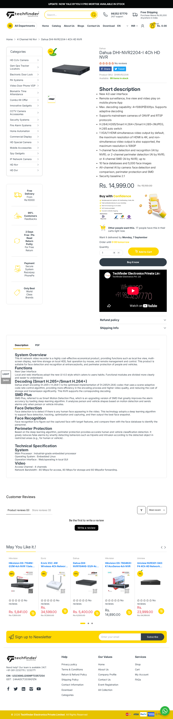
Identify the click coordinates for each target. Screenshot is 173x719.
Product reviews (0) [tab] (18, 510)
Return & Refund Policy (74, 674)
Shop (138, 664)
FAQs (138, 679)
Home (101, 664)
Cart (137, 669)
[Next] (161, 547)
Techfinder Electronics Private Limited (43, 714)
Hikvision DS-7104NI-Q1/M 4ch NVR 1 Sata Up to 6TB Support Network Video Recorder (21, 565)
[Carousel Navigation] (163, 547)
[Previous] (165, 547)
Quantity (104, 246)
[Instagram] (31, 689)
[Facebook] (8, 689)
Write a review (86, 527)
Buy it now (133, 262)
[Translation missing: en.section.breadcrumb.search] (94, 15)
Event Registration (108, 684)
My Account (142, 674)
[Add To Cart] (33, 613)
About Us (103, 669)
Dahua (102, 48)
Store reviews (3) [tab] (41, 510)
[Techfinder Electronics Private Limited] (22, 15)
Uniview (141, 558)
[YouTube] (39, 689)
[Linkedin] (23, 689)
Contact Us (104, 679)
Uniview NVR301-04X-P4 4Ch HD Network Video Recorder (150, 565)
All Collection (105, 689)
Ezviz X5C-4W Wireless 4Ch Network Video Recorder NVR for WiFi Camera (54, 565)
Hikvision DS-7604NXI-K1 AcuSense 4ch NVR (118, 565)
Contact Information (72, 684)
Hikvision (13, 558)
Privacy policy (69, 664)
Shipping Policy (70, 679)
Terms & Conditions (72, 669)
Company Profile (107, 674)
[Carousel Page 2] (88, 623)
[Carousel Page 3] (92, 623)
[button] (107, 63)
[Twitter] (16, 689)
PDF (37, 345)
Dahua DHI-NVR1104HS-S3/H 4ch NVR (85, 565)
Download (66, 689)
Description (21, 345)
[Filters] (141, 510)
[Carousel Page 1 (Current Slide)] (82, 623)
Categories (67, 694)
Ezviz (43, 558)
